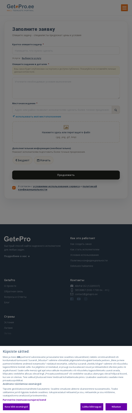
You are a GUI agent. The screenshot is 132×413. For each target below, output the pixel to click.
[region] (66, 379)
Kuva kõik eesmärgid (16, 406)
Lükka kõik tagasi (91, 406)
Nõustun (116, 406)
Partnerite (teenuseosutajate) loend (24, 399)
